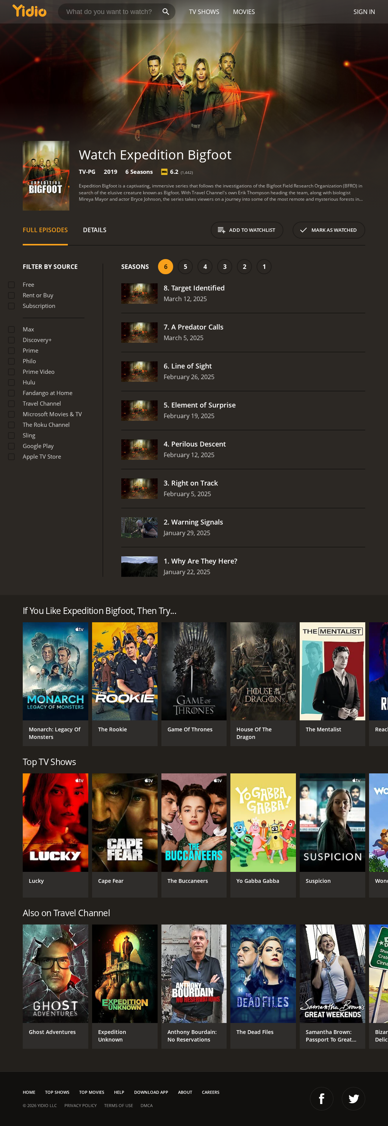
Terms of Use (118, 1105)
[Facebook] (321, 1098)
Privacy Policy (80, 1105)
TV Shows (204, 12)
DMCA (147, 1105)
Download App (151, 1092)
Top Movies (91, 1092)
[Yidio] (29, 11)
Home (29, 1092)
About (185, 1092)
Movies (244, 12)
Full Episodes (45, 230)
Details (94, 230)
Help (119, 1092)
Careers (210, 1092)
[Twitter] (353, 1098)
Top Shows (57, 1092)
